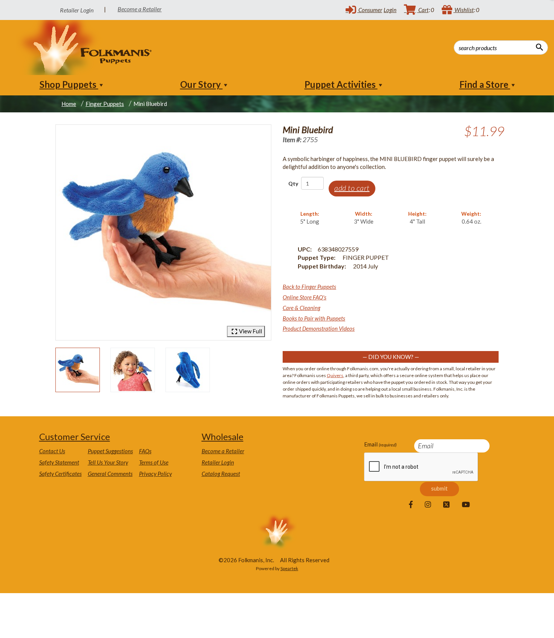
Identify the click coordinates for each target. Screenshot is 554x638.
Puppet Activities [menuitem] (341, 84)
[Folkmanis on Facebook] (411, 505)
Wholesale (222, 436)
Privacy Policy (155, 473)
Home (68, 103)
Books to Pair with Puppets (314, 318)
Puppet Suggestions (110, 451)
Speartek (289, 568)
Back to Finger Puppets (309, 286)
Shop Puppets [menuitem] (69, 84)
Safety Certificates (60, 473)
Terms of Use (153, 462)
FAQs (145, 451)
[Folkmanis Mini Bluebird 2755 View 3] (187, 370)
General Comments (110, 473)
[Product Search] (539, 47)
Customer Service (74, 436)
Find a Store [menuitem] (484, 84)
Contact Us (52, 451)
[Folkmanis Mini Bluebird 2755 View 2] (132, 370)
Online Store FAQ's (304, 297)
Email (380, 444)
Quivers (335, 375)
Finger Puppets (105, 103)
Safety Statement (59, 462)
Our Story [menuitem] (201, 84)
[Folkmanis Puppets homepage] (84, 47)
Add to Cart (352, 187)
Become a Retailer (140, 8)
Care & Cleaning (301, 307)
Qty (293, 183)
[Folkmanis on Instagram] (428, 505)
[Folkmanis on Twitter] (446, 505)
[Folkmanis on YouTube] (466, 505)
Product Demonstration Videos (319, 328)
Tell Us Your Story (108, 462)
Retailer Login (218, 462)
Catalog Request (221, 473)
